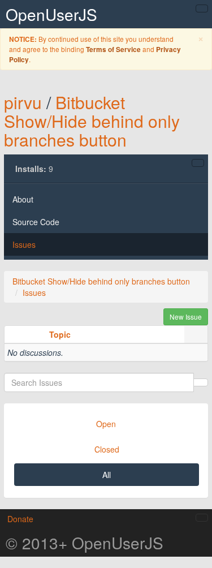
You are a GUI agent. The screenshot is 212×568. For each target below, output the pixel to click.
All (106, 474)
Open (106, 423)
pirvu (23, 102)
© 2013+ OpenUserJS (84, 542)
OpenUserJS (51, 14)
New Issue (186, 316)
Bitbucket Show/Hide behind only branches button (92, 121)
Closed (106, 449)
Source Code (35, 221)
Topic (60, 334)
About (22, 199)
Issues (24, 244)
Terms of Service (113, 49)
